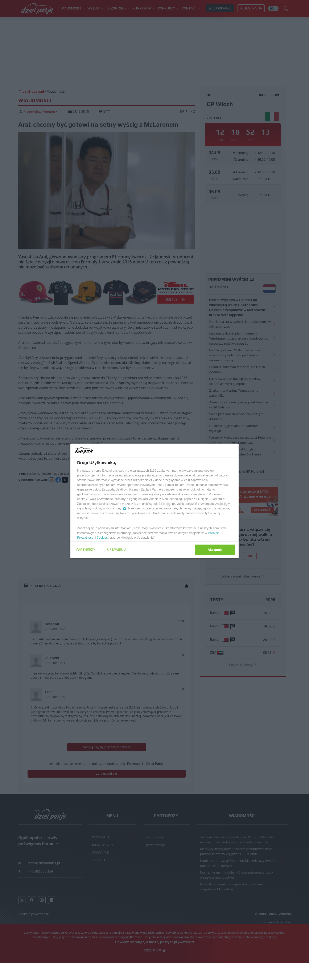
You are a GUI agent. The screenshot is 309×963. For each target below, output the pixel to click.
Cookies (102, 537)
